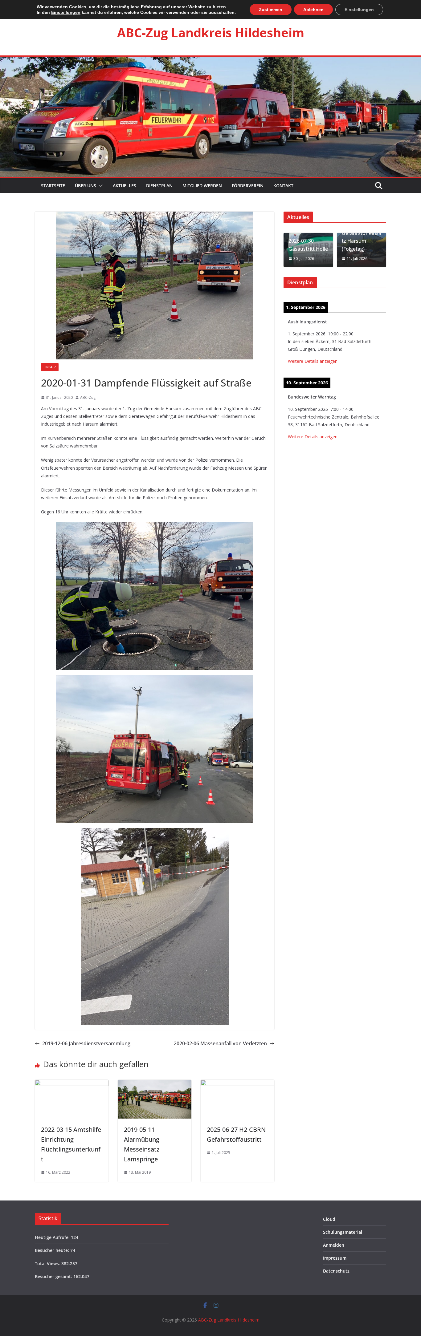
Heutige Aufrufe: (53, 1237)
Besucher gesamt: (54, 1276)
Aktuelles (124, 185)
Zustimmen (270, 9)
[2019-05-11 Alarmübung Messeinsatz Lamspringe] (154, 1084)
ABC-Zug (88, 397)
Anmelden (333, 1245)
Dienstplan (159, 185)
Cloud (329, 1219)
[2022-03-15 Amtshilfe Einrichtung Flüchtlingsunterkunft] (71, 1084)
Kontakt (283, 185)
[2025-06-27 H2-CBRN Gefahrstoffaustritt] (237, 1084)
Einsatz (49, 367)
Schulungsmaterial (342, 1232)
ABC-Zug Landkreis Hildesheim (210, 32)
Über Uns (85, 185)
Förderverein (248, 185)
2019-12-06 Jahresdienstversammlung (86, 1043)
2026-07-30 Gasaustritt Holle (308, 244)
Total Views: (48, 1263)
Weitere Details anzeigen (312, 361)
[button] (99, 185)
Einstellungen (65, 12)
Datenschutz (336, 1271)
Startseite (52, 185)
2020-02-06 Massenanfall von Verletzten (220, 1043)
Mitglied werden (202, 185)
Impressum (334, 1258)
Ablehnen (313, 9)
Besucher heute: (52, 1250)
